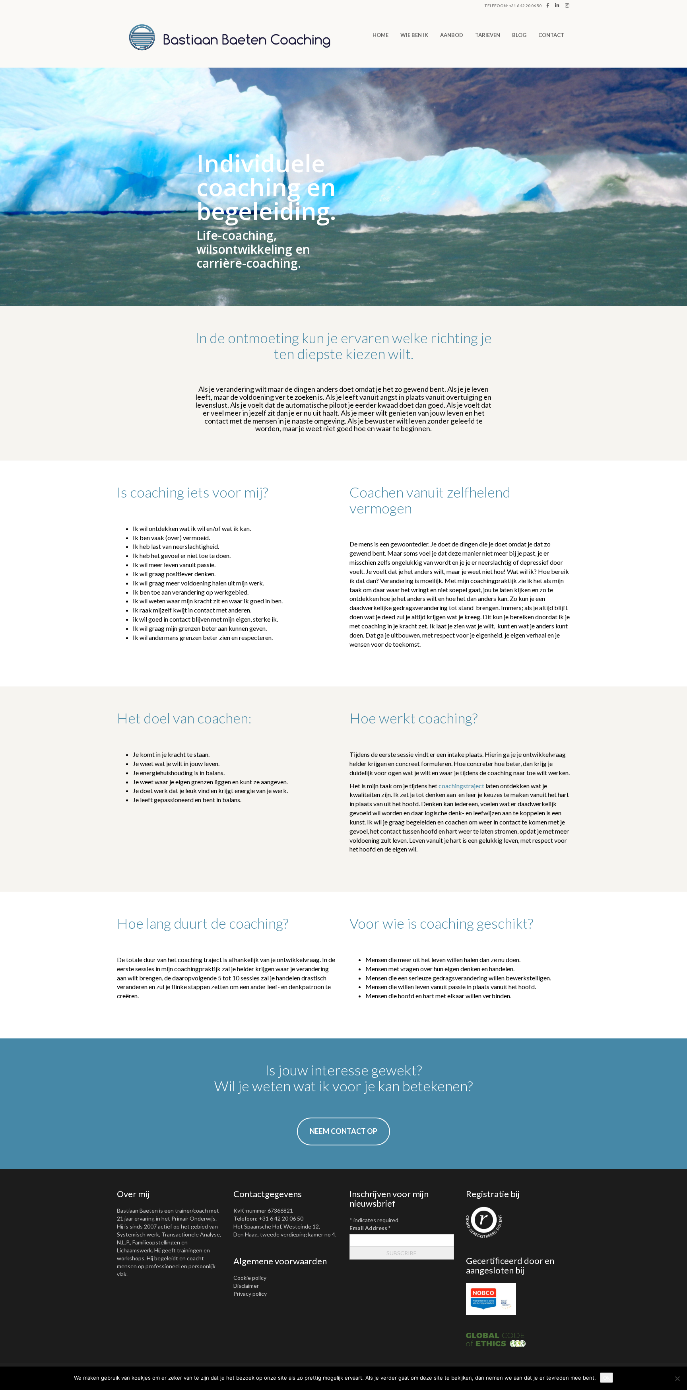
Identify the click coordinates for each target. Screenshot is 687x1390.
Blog (519, 35)
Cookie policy (249, 1277)
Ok (606, 1377)
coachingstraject (461, 785)
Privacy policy (250, 1293)
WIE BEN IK (414, 35)
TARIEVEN (487, 35)
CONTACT (551, 35)
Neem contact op (343, 1131)
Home (380, 35)
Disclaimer (246, 1285)
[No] (677, 1378)
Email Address (369, 1228)
